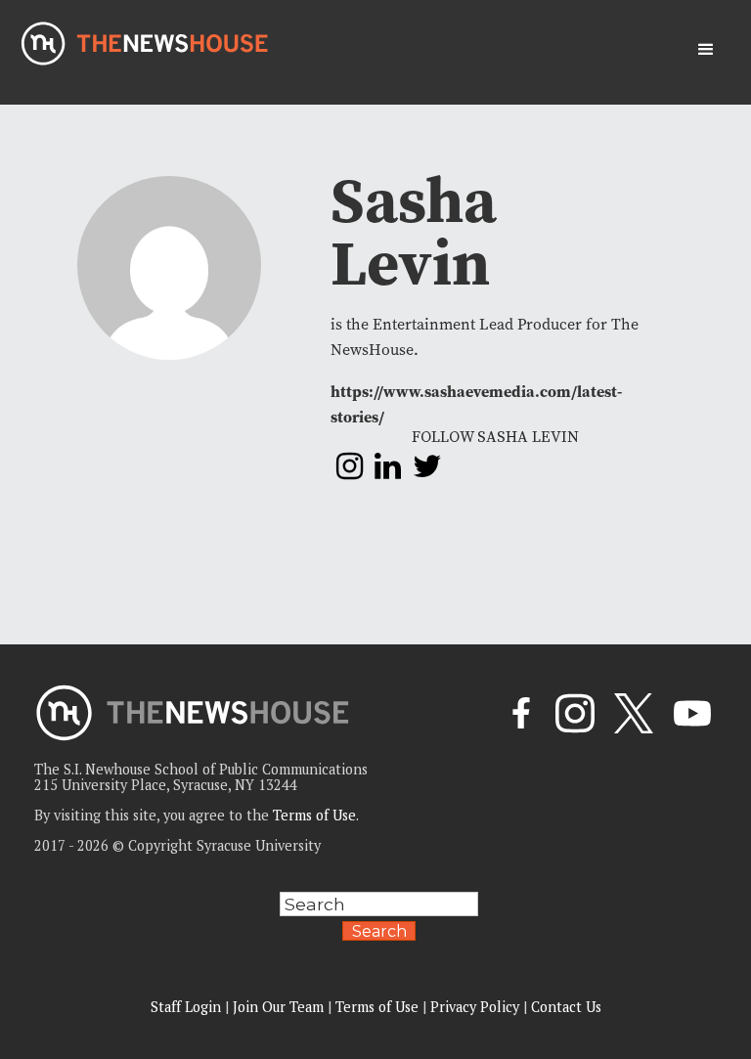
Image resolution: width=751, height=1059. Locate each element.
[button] (706, 49)
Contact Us (566, 1006)
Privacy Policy (474, 1006)
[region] (254, 919)
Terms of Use (314, 815)
